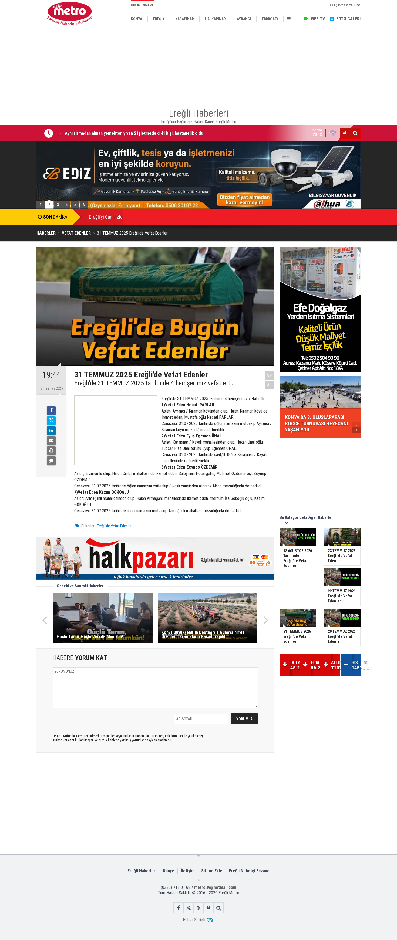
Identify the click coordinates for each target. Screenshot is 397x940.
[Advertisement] (198, 65)
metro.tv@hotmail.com (215, 887)
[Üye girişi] (345, 133)
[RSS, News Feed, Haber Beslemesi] (199, 908)
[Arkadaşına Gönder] (51, 440)
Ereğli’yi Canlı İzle (106, 217)
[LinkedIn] (51, 430)
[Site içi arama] (355, 133)
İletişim (187, 870)
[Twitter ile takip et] (189, 908)
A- (269, 384)
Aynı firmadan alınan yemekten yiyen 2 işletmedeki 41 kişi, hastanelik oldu (134, 133)
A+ (269, 375)
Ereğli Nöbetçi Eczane (249, 870)
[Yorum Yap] (51, 460)
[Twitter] (51, 420)
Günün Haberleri (142, 5)
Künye (168, 870)
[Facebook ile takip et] (179, 908)
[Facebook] (51, 410)
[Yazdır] (51, 450)
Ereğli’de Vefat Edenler (114, 525)
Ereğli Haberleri (141, 870)
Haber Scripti (194, 919)
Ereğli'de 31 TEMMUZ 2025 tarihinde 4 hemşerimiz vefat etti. (154, 383)
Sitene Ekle (211, 870)
